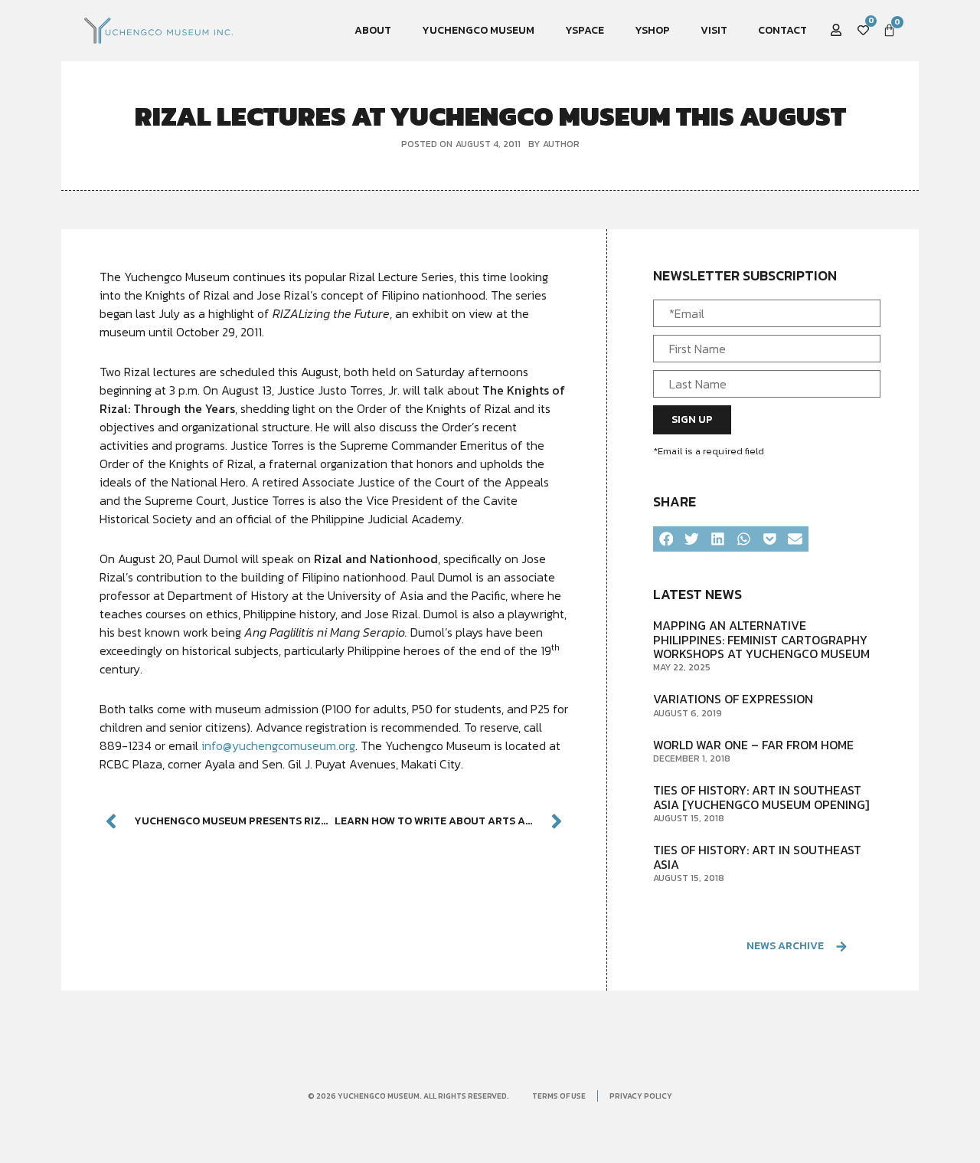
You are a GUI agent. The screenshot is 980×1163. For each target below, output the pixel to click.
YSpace (584, 30)
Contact (782, 30)
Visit (714, 30)
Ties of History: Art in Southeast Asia (757, 856)
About (372, 30)
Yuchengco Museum (478, 30)
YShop (652, 30)
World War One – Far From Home (753, 744)
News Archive (785, 946)
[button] (666, 539)
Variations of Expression (733, 699)
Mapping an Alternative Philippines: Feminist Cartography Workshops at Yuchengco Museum (761, 639)
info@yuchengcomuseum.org (278, 745)
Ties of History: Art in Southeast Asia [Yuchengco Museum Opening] (761, 797)
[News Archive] (841, 946)
